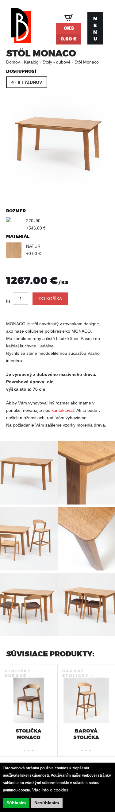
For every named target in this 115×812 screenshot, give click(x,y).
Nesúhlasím (46, 802)
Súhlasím (16, 802)
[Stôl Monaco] (57, 192)
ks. (9, 301)
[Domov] (21, 28)
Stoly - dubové (57, 62)
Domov (13, 62)
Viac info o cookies (50, 789)
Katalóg (31, 62)
